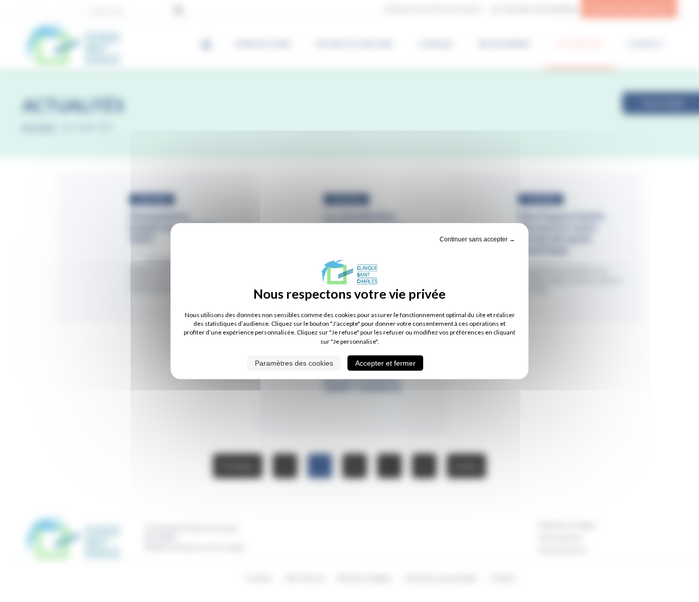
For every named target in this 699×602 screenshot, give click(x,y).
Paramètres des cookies (294, 363)
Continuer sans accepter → (477, 238)
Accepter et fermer (385, 363)
